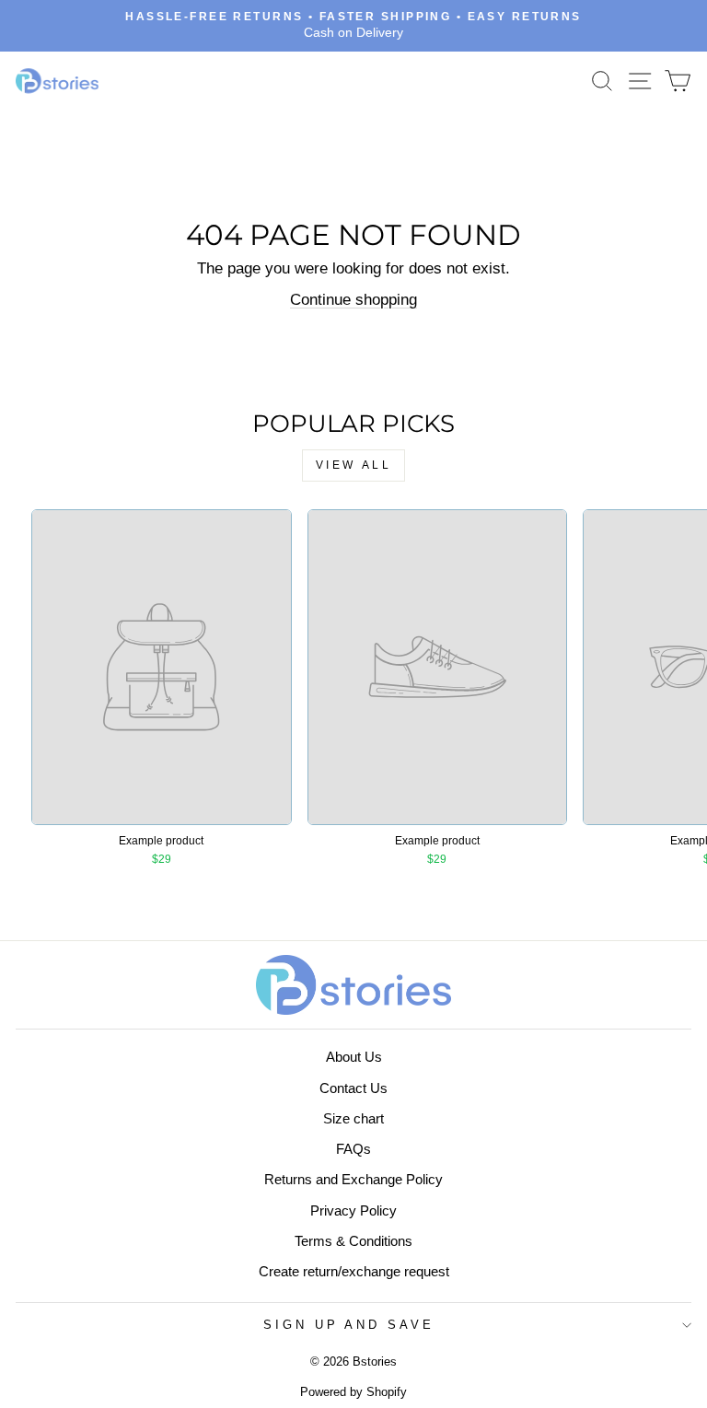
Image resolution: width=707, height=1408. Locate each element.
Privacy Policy (353, 1210)
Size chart (353, 1118)
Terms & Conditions (353, 1241)
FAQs (353, 1149)
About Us (354, 1057)
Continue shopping (353, 299)
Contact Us (353, 1088)
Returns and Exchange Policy (353, 1179)
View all (354, 465)
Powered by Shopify (353, 1392)
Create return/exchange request (354, 1271)
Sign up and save (349, 1325)
